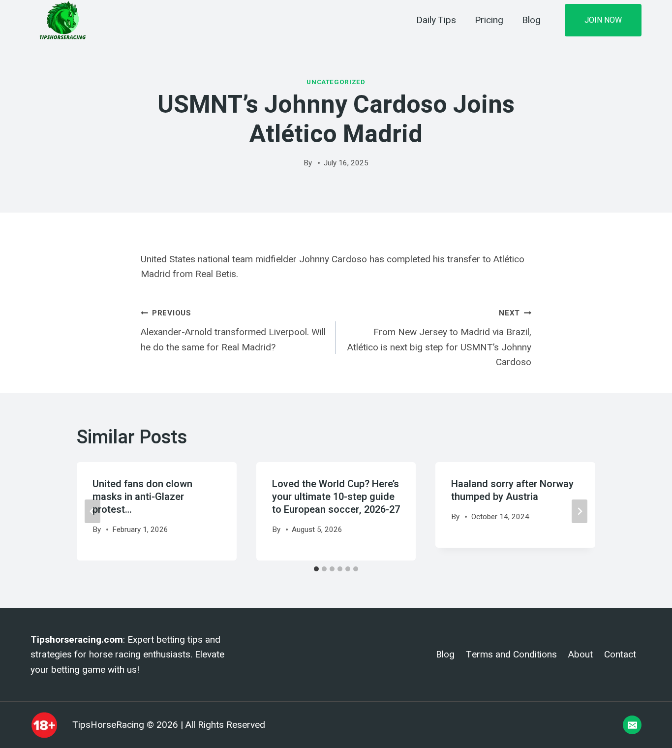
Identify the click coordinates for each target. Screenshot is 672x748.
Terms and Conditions (511, 654)
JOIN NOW (603, 20)
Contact (620, 654)
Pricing (489, 20)
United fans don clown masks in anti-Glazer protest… (142, 497)
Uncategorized (336, 82)
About (580, 654)
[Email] (632, 725)
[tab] (316, 568)
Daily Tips (436, 20)
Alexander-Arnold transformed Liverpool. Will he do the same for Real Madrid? (233, 330)
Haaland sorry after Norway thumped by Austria (512, 490)
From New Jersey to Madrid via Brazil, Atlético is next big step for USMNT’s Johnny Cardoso (439, 338)
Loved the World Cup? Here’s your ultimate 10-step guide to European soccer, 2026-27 (336, 497)
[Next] (579, 511)
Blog (531, 20)
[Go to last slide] (92, 511)
